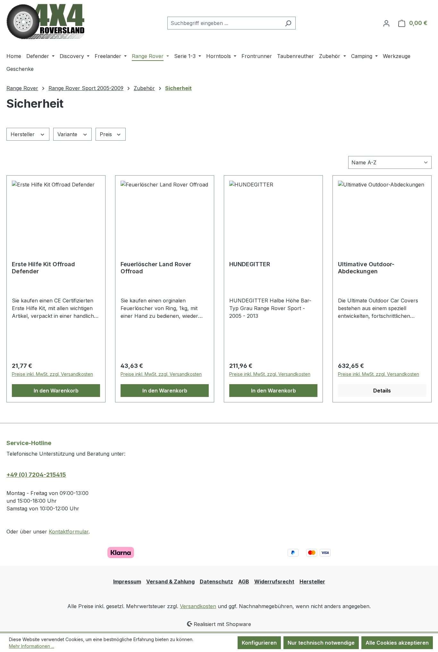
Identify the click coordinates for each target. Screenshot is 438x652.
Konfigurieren (259, 643)
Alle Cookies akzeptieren (397, 643)
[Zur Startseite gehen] (45, 21)
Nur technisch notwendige (321, 643)
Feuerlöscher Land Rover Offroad (156, 268)
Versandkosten (198, 606)
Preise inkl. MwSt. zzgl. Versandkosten (52, 374)
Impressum (127, 581)
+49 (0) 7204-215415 (36, 474)
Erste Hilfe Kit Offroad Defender (43, 268)
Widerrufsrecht (274, 581)
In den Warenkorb (56, 390)
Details (382, 390)
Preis (107, 134)
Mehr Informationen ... (31, 646)
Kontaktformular (68, 531)
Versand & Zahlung (170, 581)
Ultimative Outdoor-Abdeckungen (366, 268)
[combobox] (224, 23)
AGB (243, 581)
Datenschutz (216, 581)
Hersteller (23, 134)
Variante (68, 134)
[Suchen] (288, 23)
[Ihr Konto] (386, 23)
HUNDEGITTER (249, 264)
